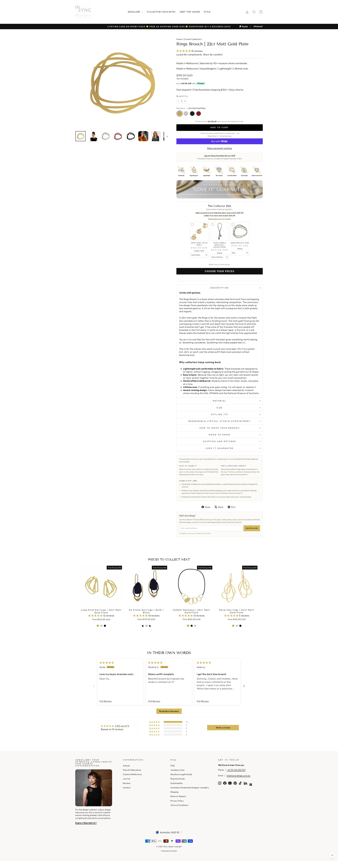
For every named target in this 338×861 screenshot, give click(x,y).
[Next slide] (244, 686)
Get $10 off (212, 121)
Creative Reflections (132, 774)
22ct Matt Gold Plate (179, 113)
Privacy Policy (177, 801)
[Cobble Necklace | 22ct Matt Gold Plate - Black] (191, 625)
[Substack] (250, 784)
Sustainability (176, 783)
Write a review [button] (223, 727)
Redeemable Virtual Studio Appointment (219, 421)
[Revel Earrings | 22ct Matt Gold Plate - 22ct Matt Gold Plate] (233, 625)
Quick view (101, 604)
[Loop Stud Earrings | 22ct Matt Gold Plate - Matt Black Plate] (105, 625)
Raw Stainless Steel (186, 113)
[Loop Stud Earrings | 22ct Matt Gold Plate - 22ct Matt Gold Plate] (98, 625)
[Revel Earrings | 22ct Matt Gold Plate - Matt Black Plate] (240, 625)
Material (219, 401)
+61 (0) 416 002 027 (236, 770)
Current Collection (192, 39)
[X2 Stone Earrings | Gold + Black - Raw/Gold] (146, 625)
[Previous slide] (94, 686)
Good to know (220, 434)
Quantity (182, 96)
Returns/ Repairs (178, 796)
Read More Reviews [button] (169, 711)
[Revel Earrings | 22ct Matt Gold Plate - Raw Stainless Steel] (237, 625)
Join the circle (252, 528)
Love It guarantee (219, 448)
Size (219, 408)
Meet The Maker (189, 12)
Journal (126, 778)
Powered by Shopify (169, 851)
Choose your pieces (219, 271)
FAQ (172, 765)
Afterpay (200, 83)
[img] (107, 662)
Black (192, 113)
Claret (198, 113)
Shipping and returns (219, 441)
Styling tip (219, 414)
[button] (183, 50)
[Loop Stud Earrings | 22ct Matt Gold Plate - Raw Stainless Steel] (101, 625)
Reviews (126, 783)
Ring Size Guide (177, 778)
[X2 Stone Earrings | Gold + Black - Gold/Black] (143, 625)
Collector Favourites (161, 12)
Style (207, 12)
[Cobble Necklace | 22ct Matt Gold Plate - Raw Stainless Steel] (195, 625)
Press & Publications (132, 770)
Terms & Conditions (179, 805)
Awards (126, 765)
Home (179, 39)
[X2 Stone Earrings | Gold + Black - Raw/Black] (150, 625)
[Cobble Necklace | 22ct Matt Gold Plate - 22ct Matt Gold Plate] (188, 625)
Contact (127, 787)
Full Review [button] (106, 701)
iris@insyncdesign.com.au (238, 775)
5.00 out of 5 (122, 725)
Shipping (174, 792)
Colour (190, 108)
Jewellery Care (177, 770)
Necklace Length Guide (181, 774)
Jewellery (134, 12)
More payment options (219, 148)
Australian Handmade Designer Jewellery (189, 787)
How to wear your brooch (219, 428)
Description (219, 288)
